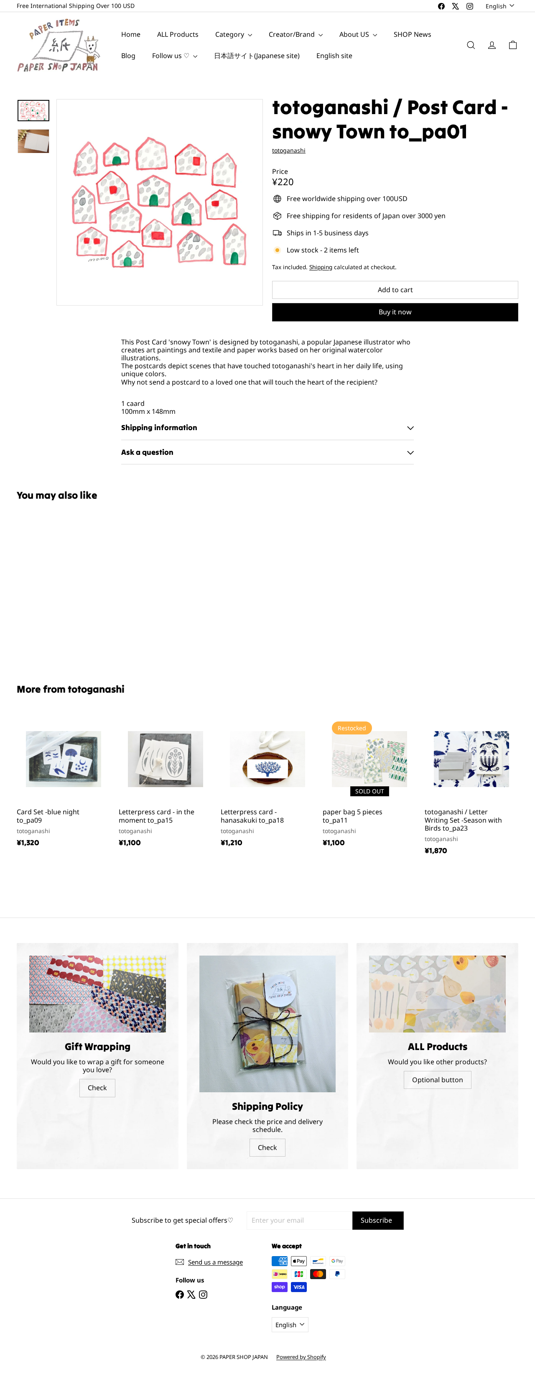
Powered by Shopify (301, 1357)
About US (355, 34)
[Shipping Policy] (267, 1024)
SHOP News (412, 34)
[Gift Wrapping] (97, 994)
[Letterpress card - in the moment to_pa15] (165, 783)
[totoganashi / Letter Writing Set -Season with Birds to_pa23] (471, 788)
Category (230, 34)
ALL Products (178, 34)
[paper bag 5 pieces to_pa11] (369, 783)
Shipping (320, 267)
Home (130, 34)
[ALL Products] (437, 994)
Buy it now (395, 311)
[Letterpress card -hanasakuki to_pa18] (267, 783)
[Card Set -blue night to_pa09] (63, 783)
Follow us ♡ (171, 55)
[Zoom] (159, 202)
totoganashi (96, 689)
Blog (128, 55)
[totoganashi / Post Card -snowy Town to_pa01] (55, 586)
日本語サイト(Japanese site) (257, 55)
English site (334, 55)
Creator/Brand (292, 34)
